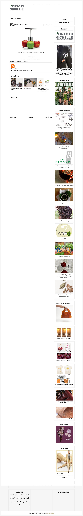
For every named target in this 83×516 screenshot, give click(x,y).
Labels (38, 4)
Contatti (60, 4)
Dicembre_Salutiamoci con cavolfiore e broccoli (64, 128)
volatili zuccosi (27, 88)
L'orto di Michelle (15, 69)
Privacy (54, 4)
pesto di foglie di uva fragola (64, 203)
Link (43, 4)
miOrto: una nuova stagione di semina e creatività (64, 166)
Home (33, 4)
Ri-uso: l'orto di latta (64, 256)
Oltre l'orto (12, 23)
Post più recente (13, 117)
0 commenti (12, 25)
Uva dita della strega (64, 221)
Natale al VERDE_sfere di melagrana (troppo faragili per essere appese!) (64, 276)
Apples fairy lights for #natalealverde (64, 147)
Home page (31, 117)
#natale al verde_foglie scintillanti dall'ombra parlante (64, 295)
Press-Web (48, 4)
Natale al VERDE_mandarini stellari (64, 185)
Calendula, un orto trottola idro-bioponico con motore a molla (43, 90)
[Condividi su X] (26, 61)
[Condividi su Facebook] (27, 61)
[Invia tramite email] (24, 61)
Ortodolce (64, 238)
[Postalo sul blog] (25, 61)
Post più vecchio (49, 117)
